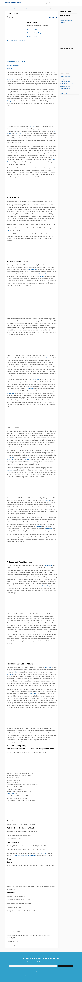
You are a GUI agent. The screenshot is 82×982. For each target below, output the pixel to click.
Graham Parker (48, 565)
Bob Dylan (17, 672)
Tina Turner (32, 694)
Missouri (32, 126)
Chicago (47, 500)
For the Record (32, 29)
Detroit (42, 276)
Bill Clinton (48, 667)
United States (38, 274)
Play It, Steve (32, 36)
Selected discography (13, 65)
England (47, 274)
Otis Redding (33, 269)
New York (30, 388)
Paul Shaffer (48, 528)
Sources (9, 69)
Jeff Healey (32, 855)
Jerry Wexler (10, 393)
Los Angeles (10, 470)
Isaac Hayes (46, 358)
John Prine (10, 459)
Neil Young (10, 674)
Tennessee (10, 79)
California (10, 457)
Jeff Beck (27, 459)
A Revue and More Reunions (16, 40)
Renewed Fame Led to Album (16, 61)
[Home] (13, 3)
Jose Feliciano (15, 855)
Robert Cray (46, 586)
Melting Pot (10, 793)
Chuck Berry (18, 133)
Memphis (52, 77)
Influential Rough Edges (34, 33)
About (66, 20)
